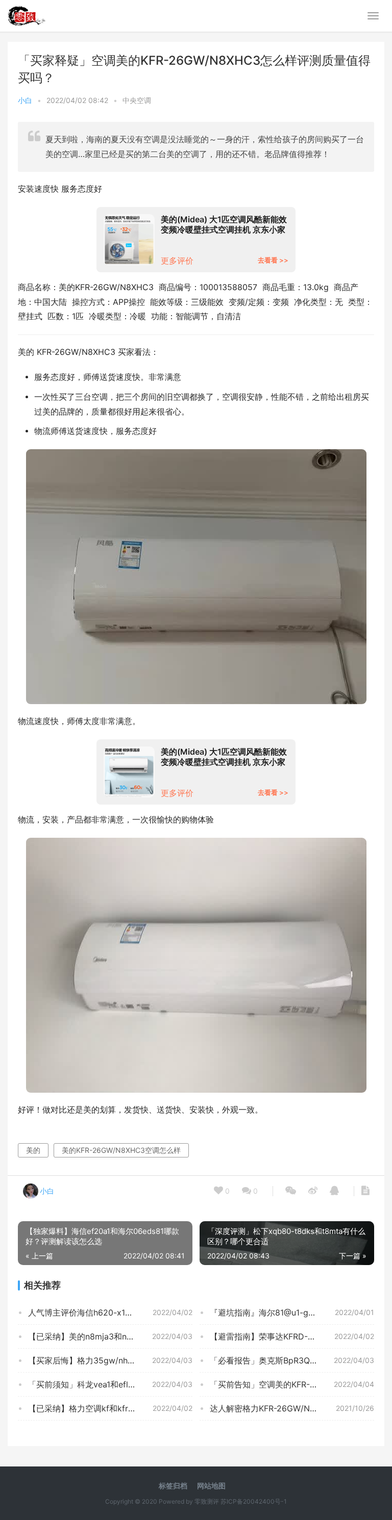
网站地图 (211, 1485)
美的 (33, 1150)
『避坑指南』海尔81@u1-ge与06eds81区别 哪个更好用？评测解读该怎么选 (292, 1312)
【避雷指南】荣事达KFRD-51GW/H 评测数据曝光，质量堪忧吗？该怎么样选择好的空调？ (292, 1336)
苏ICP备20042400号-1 (253, 1501)
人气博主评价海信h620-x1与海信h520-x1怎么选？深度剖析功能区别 (110, 1312)
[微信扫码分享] (290, 1191)
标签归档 (173, 1485)
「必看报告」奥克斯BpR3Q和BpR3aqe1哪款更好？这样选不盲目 (292, 1360)
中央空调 (136, 100)
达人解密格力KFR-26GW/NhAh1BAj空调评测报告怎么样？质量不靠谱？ (292, 1408)
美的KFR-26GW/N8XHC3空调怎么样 (121, 1150)
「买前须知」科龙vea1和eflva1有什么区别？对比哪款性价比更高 (110, 1384)
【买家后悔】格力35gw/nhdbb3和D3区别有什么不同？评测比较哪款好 (110, 1360)
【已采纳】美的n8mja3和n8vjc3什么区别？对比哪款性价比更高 (110, 1336)
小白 (25, 100)
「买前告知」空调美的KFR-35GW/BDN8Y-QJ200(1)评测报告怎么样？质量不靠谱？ (292, 1384)
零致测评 (206, 1501)
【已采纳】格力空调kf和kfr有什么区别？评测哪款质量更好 (110, 1408)
